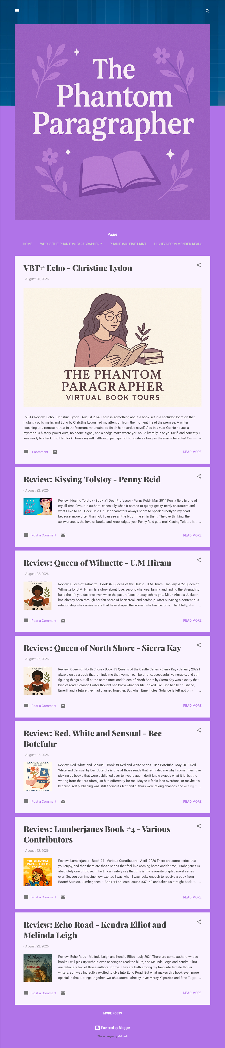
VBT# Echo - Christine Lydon (78, 267)
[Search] (207, 12)
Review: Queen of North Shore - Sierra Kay (102, 647)
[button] (198, 265)
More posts (112, 1013)
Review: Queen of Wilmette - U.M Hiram (97, 562)
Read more (192, 452)
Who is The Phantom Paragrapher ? (71, 244)
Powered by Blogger (115, 1028)
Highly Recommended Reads (178, 244)
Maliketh (122, 1036)
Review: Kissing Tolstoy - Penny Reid (92, 479)
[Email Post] (55, 453)
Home (27, 244)
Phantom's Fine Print (128, 244)
